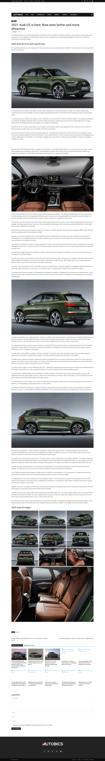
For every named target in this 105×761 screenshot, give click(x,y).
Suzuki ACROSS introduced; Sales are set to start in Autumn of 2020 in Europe (29, 639)
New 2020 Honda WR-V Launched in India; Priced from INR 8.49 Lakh (76, 638)
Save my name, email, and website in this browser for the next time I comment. (33, 725)
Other (49, 14)
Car (27, 14)
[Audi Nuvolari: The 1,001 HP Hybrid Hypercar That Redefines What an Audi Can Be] (69, 654)
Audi (19, 19)
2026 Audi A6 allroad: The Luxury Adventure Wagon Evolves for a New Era (35, 663)
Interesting (40, 14)
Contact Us (31, 1)
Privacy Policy (37, 1)
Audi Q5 (17, 632)
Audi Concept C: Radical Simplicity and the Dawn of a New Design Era (51, 684)
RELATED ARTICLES (17, 645)
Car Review (73, 14)
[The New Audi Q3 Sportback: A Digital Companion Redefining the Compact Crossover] (69, 675)
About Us (26, 1)
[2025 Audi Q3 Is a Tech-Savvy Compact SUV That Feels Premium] (86, 675)
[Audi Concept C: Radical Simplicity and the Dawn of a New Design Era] (52, 675)
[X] (90, 1)
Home (12, 19)
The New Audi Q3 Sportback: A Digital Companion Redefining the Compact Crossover (69, 684)
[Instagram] (85, 1)
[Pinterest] (87, 1)
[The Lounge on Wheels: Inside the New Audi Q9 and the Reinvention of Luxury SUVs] (86, 654)
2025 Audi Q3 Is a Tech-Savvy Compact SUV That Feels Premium (85, 684)
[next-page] (15, 688)
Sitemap (43, 1)
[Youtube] (92, 1)
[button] (92, 15)
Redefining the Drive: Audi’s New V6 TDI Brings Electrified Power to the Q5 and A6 (35, 684)
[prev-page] (12, 688)
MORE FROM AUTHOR (29, 645)
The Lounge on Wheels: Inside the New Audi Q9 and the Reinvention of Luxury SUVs (85, 663)
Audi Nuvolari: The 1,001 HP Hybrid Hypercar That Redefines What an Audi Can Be (69, 663)
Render (56, 14)
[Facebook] (82, 1)
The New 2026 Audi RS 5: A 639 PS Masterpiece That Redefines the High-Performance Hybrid (18, 684)
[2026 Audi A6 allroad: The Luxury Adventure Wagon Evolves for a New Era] (35, 654)
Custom (64, 14)
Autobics (15, 31)
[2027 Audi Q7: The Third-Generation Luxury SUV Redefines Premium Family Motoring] (52, 654)
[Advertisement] (52, 7)
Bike (32, 14)
